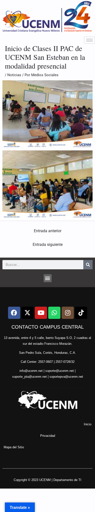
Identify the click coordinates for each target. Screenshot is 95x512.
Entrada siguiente (48, 244)
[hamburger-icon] (89, 40)
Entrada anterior (47, 231)
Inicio (87, 424)
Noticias (14, 75)
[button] (48, 278)
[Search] (88, 264)
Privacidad (47, 436)
